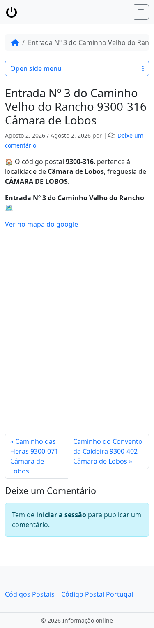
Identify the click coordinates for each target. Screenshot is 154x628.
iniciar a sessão (61, 514)
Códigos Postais (30, 594)
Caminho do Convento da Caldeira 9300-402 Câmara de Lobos (108, 451)
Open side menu (36, 68)
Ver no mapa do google (41, 224)
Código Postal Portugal (97, 594)
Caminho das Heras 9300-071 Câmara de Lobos (34, 456)
